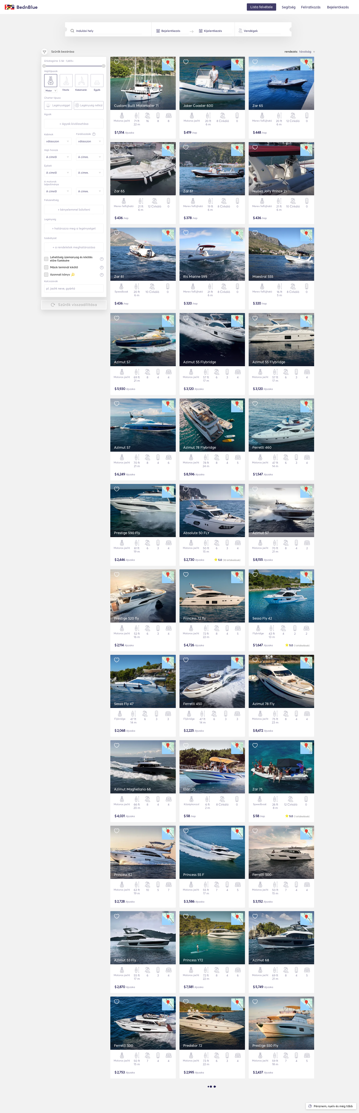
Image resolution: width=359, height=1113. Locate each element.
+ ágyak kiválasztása (73, 124)
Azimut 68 (260, 960)
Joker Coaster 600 (198, 105)
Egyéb (97, 90)
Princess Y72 (193, 960)
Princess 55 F (193, 874)
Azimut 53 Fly (125, 960)
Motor (49, 90)
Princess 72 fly (194, 618)
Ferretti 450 (192, 703)
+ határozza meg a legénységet (74, 228)
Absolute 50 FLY (196, 533)
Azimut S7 (122, 362)
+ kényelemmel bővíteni (74, 209)
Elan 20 (189, 789)
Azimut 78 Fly (263, 703)
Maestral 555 (262, 276)
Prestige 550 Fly (265, 1045)
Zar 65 (257, 105)
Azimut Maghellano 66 (132, 789)
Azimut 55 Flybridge (199, 362)
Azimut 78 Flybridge (199, 447)
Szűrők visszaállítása (77, 304)
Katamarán (81, 90)
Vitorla (65, 90)
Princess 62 (123, 874)
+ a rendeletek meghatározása (74, 247)
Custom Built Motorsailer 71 (136, 105)
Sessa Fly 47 (124, 703)
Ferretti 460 (261, 447)
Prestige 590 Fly (127, 533)
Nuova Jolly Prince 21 (269, 191)
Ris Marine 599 (195, 276)
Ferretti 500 (261, 874)
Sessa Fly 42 (262, 618)
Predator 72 (192, 1045)
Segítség (288, 7)
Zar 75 (257, 789)
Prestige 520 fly (126, 618)
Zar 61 (188, 191)
